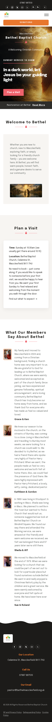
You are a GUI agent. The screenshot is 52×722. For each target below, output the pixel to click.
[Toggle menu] (46, 15)
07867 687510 (26, 3)
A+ (38, 7)
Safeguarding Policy (32, 712)
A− (34, 7)
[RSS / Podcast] (27, 7)
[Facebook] (7, 7)
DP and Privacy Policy (12, 712)
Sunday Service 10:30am (19, 60)
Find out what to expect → (23, 299)
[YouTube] (22, 7)
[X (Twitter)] (17, 7)
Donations (26, 22)
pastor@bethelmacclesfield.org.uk (26, 690)
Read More (38, 105)
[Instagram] (12, 7)
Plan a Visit (13, 92)
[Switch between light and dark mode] (45, 7)
